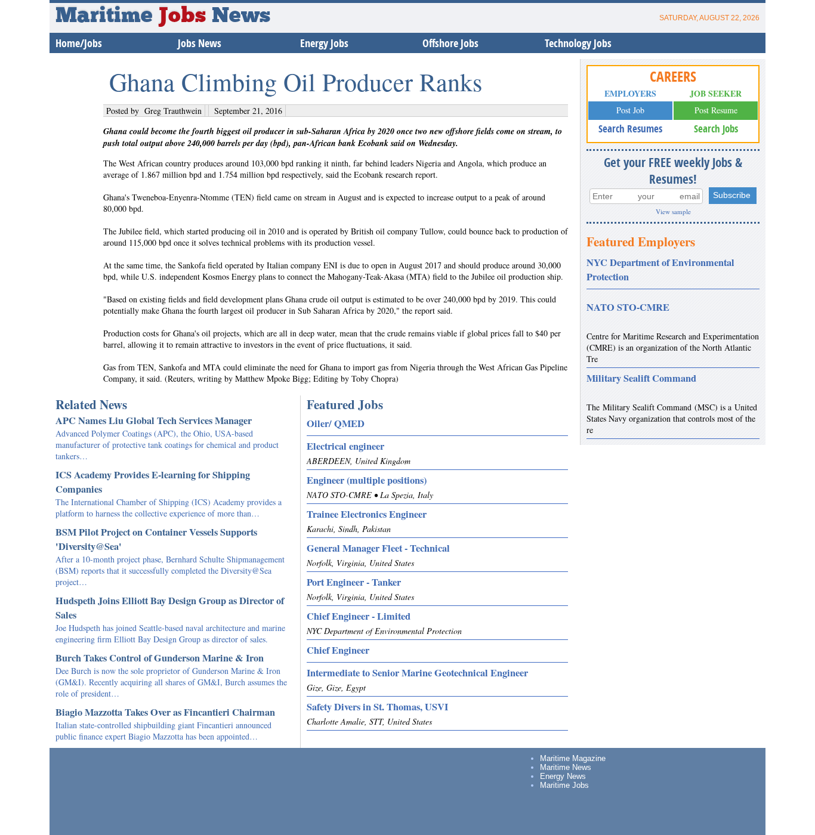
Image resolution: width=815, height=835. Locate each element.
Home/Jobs (78, 43)
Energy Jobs (324, 43)
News (241, 16)
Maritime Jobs (564, 785)
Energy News (563, 776)
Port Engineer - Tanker (354, 582)
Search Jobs (716, 128)
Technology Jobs (578, 43)
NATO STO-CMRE (627, 307)
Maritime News (565, 767)
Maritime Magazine (573, 758)
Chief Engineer (338, 650)
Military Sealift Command (641, 378)
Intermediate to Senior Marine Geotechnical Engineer (417, 673)
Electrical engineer (345, 446)
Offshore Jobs (450, 43)
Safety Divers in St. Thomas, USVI (377, 707)
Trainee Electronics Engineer (367, 514)
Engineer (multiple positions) (367, 480)
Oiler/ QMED (336, 423)
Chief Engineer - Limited (358, 616)
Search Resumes (630, 128)
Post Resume (715, 110)
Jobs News (199, 43)
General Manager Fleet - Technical (378, 548)
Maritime (130, 16)
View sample (673, 211)
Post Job (630, 110)
